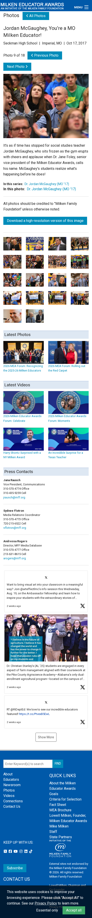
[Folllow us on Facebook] (10, 851)
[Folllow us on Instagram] (21, 851)
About (8, 774)
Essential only (47, 910)
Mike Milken (59, 826)
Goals (53, 794)
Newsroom (12, 785)
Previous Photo (46, 55)
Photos (9, 790)
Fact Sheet (57, 805)
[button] (46, 591)
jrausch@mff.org (14, 497)
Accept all (74, 910)
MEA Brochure (60, 810)
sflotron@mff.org (14, 527)
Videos (9, 796)
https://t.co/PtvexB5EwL (34, 714)
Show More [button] (46, 737)
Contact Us (11, 806)
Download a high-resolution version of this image (45, 221)
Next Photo (16, 66)
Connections (13, 801)
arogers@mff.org (14, 558)
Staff (53, 832)
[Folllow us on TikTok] (31, 851)
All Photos (37, 16)
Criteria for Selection (65, 799)
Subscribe (15, 868)
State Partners (60, 837)
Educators (11, 779)
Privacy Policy (46, 903)
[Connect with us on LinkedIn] (26, 851)
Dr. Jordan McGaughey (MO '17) (47, 184)
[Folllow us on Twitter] (5, 851)
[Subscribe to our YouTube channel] (16, 851)
